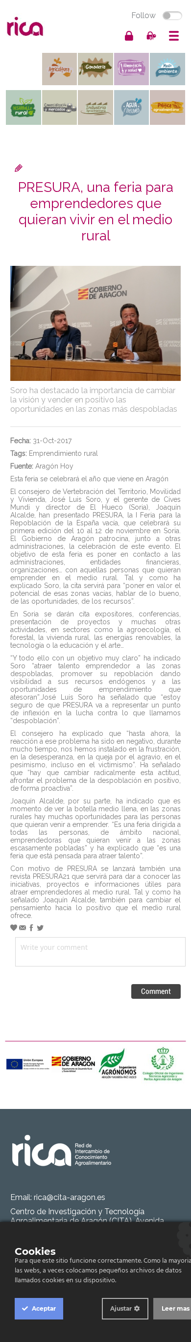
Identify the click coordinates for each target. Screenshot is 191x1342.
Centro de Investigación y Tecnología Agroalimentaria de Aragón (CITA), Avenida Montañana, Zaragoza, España (87, 1221)
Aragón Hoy (54, 466)
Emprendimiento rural (63, 453)
